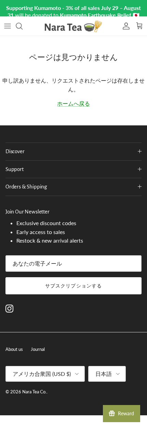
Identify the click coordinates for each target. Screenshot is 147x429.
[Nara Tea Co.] (73, 26)
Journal (38, 349)
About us (14, 349)
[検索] (22, 26)
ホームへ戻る (73, 103)
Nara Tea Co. (34, 391)
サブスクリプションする (73, 286)
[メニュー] (7, 26)
